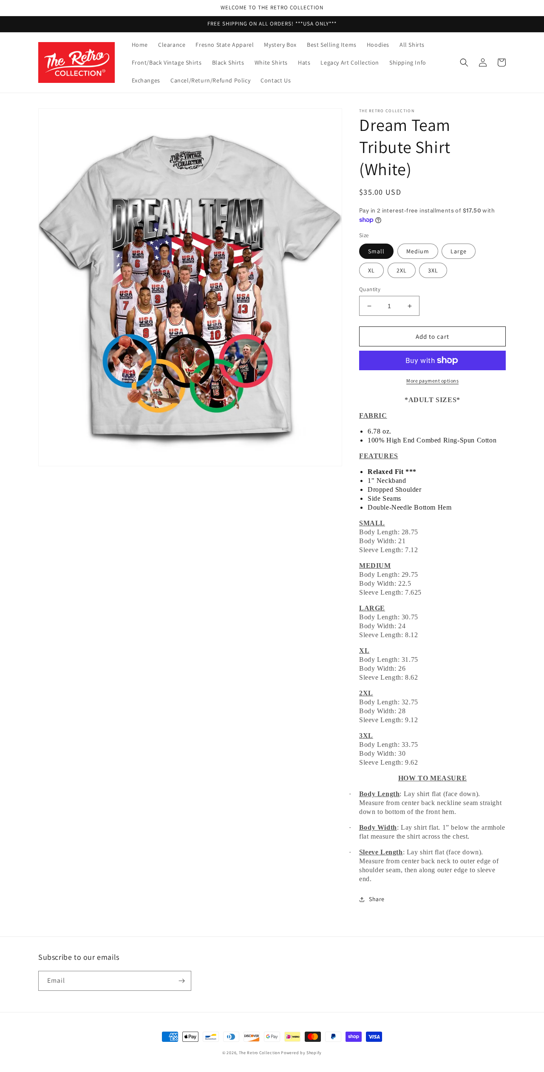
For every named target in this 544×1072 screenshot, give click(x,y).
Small (376, 251)
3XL (433, 270)
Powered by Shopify (301, 1052)
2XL (402, 270)
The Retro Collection (259, 1052)
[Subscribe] (181, 981)
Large (458, 251)
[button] (464, 62)
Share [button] (377, 899)
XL (371, 270)
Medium (417, 251)
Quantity (369, 289)
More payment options (432, 380)
